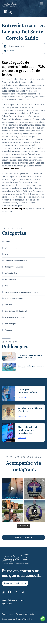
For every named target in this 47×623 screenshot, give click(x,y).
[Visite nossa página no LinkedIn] (16, 592)
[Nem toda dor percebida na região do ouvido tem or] (12, 488)
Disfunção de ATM (12, 273)
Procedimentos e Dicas (15, 317)
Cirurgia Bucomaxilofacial (16, 261)
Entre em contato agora (15, 583)
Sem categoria (11, 324)
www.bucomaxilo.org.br (13, 208)
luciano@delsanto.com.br (13, 600)
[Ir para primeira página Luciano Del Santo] (10, 4)
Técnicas (8, 330)
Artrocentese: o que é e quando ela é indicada (31, 367)
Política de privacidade (25, 614)
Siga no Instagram (23, 537)
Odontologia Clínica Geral (16, 311)
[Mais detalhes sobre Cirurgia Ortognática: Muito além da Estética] (9, 356)
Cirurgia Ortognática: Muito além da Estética (30, 356)
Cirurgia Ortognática (14, 267)
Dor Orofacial (10, 280)
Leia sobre (22, 397)
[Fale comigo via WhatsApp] (22, 592)
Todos (7, 242)
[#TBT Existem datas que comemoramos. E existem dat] (34, 511)
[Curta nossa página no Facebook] (9, 592)
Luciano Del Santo (10, 169)
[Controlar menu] (41, 3)
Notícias (10, 51)
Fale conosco (7, 614)
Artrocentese (11, 248)
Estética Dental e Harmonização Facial (21, 292)
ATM (6, 254)
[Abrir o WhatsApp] (42, 618)
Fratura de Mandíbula (14, 299)
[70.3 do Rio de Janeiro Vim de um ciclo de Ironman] (34, 488)
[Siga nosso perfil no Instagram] (3, 592)
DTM (6, 286)
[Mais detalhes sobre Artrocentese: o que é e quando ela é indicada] (9, 367)
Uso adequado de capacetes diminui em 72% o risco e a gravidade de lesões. (23, 68)
